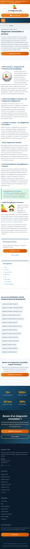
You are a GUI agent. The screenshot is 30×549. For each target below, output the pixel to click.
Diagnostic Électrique (6, 484)
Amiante (7, 269)
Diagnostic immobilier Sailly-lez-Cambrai (11, 333)
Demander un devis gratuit (15, 431)
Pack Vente (7, 279)
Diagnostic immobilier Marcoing (9, 322)
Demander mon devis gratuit (15, 374)
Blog (2, 503)
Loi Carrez (3, 492)
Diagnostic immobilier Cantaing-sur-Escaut (12, 311)
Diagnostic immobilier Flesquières (10, 304)
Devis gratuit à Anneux (15, 53)
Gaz (5, 277)
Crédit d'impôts (4, 511)
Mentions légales (5, 516)
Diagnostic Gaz (4, 482)
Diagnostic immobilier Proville (9, 344)
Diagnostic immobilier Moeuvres (9, 330)
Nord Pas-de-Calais (15, 546)
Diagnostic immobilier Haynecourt (10, 337)
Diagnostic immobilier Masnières (9, 348)
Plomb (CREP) (8, 272)
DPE (6, 267)
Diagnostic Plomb (5, 479)
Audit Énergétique (9, 284)
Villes (6, 25)
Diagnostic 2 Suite (13, 543)
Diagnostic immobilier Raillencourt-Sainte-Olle (12, 318)
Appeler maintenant (15, 380)
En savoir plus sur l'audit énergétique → (14, 222)
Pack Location (8, 281)
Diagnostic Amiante (5, 476)
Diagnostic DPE (4, 474)
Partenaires (3, 519)
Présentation (4, 501)
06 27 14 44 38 (16, 15)
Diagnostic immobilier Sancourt (9, 352)
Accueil (2, 25)
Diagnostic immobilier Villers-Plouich (10, 341)
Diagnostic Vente (5, 487)
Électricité (7, 274)
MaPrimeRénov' (4, 509)
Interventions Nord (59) (6, 514)
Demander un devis (15, 250)
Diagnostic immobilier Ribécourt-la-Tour (11, 315)
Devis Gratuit (15, 534)
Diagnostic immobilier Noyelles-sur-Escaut (11, 326)
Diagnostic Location (5, 489)
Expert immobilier (24, 546)
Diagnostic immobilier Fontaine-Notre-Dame (12, 307)
